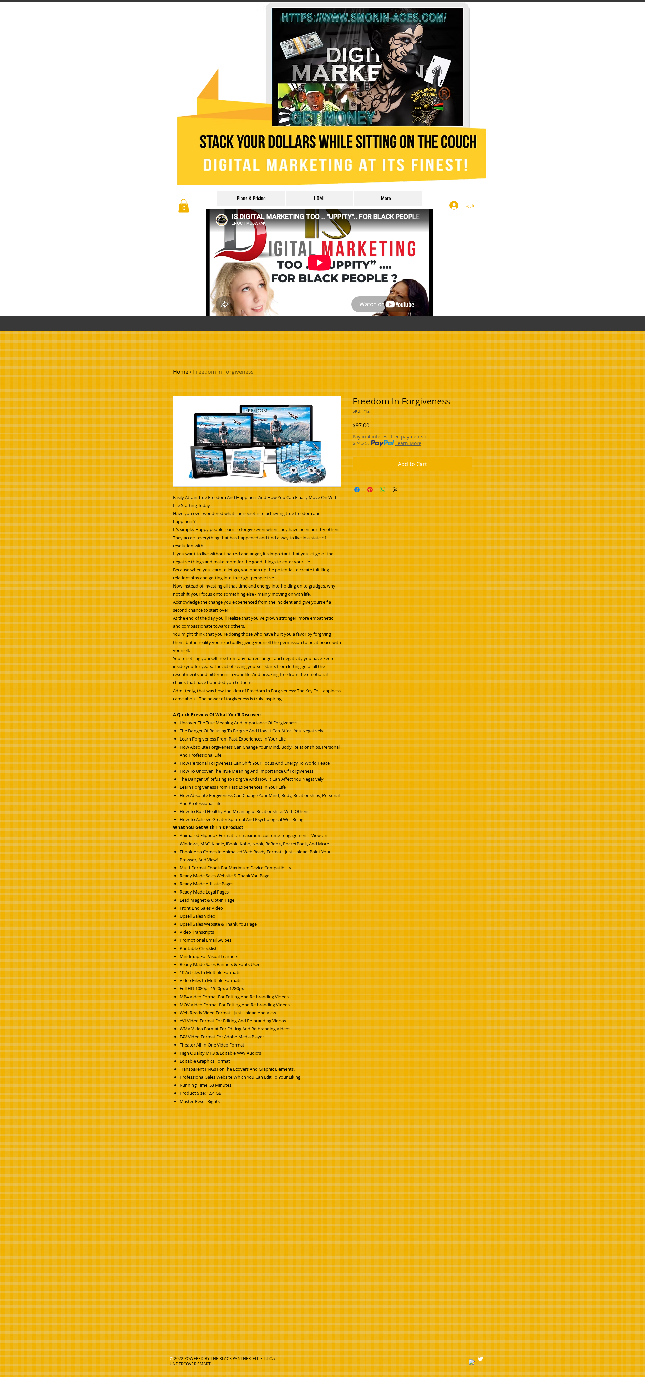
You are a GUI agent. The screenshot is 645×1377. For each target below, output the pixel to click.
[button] (183, 206)
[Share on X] (395, 490)
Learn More (408, 443)
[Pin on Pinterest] (370, 490)
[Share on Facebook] (357, 490)
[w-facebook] (472, 1362)
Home (180, 371)
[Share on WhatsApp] (383, 490)
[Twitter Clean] (480, 1359)
